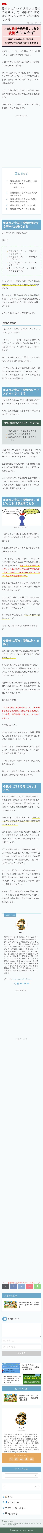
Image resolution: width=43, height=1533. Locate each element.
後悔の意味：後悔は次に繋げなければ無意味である (23, 200)
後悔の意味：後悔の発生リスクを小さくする (23, 194)
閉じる (24, 174)
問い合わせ (13, 1514)
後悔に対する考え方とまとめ (22, 209)
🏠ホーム (9, 1497)
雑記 (4, 4)
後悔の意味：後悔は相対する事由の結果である (23, 182)
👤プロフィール (12, 1502)
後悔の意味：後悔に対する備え (23, 205)
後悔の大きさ (19, 187)
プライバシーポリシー (17, 1508)
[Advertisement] (21, 140)
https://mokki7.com (22, 979)
